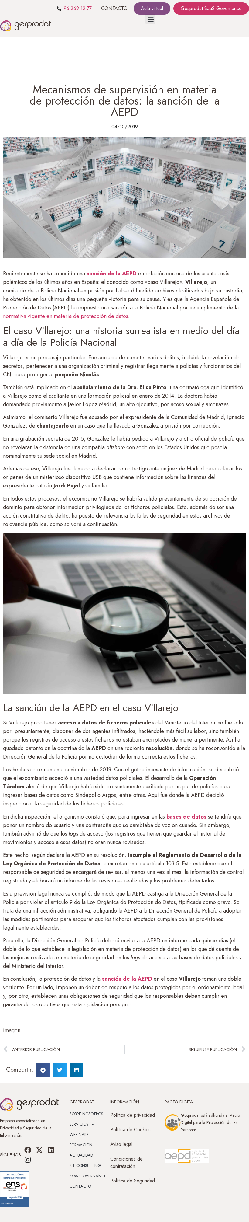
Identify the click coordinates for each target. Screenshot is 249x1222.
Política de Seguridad (132, 1180)
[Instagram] (27, 1159)
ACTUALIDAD (81, 1155)
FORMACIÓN (81, 1145)
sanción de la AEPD (127, 979)
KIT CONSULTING (85, 1165)
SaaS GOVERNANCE (88, 1176)
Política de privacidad (132, 1115)
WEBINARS (79, 1134)
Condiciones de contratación (126, 1162)
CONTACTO (114, 8)
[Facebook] (27, 1150)
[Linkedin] (51, 1150)
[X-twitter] (39, 1150)
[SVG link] (187, 1156)
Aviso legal (121, 1144)
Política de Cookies (130, 1129)
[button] (150, 19)
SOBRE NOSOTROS (86, 1114)
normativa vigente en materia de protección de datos (65, 316)
